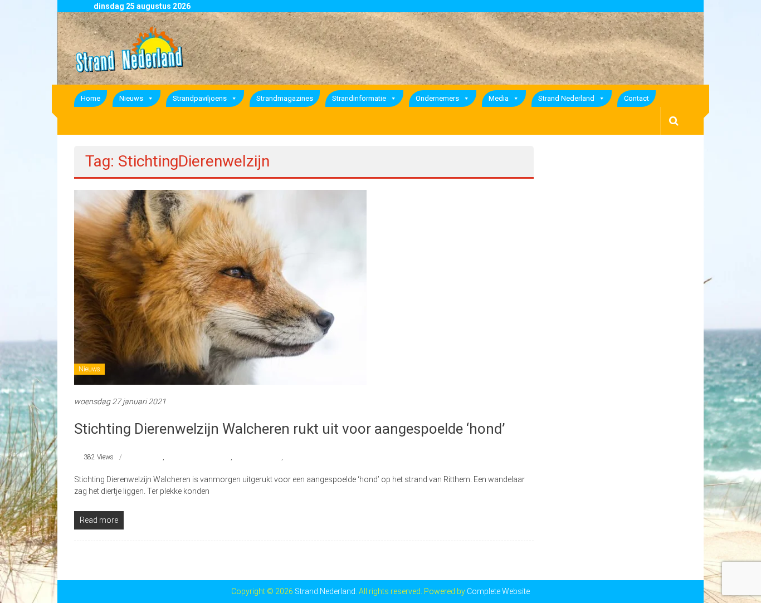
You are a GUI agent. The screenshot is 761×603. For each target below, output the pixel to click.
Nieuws (131, 98)
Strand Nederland (566, 98)
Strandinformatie (359, 98)
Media (499, 98)
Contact (636, 98)
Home (90, 98)
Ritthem (151, 457)
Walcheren (300, 457)
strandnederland (257, 457)
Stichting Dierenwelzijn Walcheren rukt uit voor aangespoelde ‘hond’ (289, 428)
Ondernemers (437, 98)
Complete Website (498, 591)
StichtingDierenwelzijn (198, 457)
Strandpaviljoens (200, 98)
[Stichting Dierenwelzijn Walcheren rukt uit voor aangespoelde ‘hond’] (220, 286)
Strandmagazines (284, 98)
